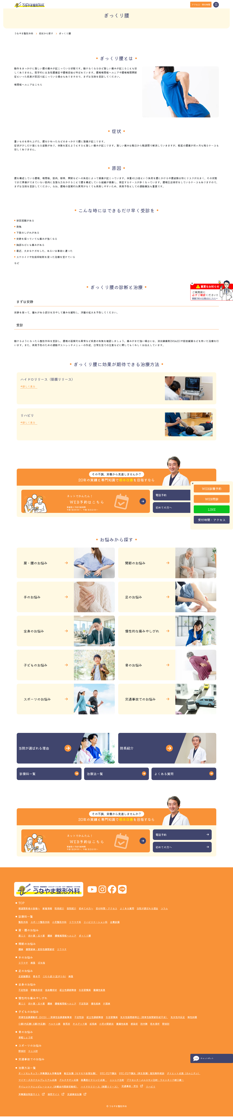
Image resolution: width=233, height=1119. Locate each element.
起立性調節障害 (68, 990)
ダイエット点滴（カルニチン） (183, 1073)
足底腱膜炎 (24, 976)
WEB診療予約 (212, 488)
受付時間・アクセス (211, 519)
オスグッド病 (80, 1023)
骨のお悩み (25, 1032)
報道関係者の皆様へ (29, 908)
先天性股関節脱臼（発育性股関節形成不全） (144, 1017)
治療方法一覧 (27, 1068)
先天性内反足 (178, 1017)
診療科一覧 (25, 916)
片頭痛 (106, 1003)
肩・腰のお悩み (28, 930)
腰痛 (49, 935)
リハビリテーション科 (95, 922)
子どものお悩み (28, 1012)
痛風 (33, 962)
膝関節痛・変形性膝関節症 (40, 949)
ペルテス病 (54, 1023)
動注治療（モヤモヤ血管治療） (80, 1073)
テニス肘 (33, 1051)
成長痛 (93, 1023)
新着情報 (47, 908)
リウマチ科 (75, 922)
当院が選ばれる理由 (147, 908)
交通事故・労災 (129, 1086)
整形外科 (23, 922)
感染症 (134, 1023)
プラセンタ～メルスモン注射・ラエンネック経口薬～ (155, 1080)
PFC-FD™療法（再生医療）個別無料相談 (141, 1073)
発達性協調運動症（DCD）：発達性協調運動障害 (45, 1017)
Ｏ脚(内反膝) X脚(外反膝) (32, 1023)
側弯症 (66, 1023)
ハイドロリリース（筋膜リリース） (100, 1086)
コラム (164, 908)
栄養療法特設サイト (29, 1094)
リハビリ (150, 1086)
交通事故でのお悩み (31, 1059)
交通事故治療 (74, 1094)
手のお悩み (25, 957)
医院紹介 (71, 908)
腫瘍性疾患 (99, 990)
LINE (212, 509)
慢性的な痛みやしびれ (32, 998)
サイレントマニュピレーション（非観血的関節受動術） (48, 1086)
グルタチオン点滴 (68, 1080)
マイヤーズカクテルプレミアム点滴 (37, 1080)
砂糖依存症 (36, 990)
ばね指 (41, 962)
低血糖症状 (51, 990)
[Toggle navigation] (216, 4)
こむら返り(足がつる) (54, 976)
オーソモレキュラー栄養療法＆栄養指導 (39, 1073)
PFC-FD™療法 (108, 1073)
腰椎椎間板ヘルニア (65, 935)
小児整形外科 (59, 922)
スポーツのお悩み (30, 1045)
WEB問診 (212, 499)
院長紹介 (59, 908)
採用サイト (54, 1094)
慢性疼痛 (95, 1003)
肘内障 (144, 1023)
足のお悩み (25, 971)
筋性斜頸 (192, 1017)
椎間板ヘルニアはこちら (28, 84)
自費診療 (115, 922)
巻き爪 (36, 976)
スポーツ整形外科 (40, 922)
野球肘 (165, 1023)
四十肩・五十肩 (36, 935)
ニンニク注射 (117, 1080)
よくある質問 (127, 908)
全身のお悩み (27, 984)
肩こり (22, 935)
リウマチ (62, 949)
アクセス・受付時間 (201, 4)
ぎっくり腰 (85, 935)
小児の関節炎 (106, 1023)
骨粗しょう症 (25, 1037)
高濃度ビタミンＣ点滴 (94, 1080)
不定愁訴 (23, 990)
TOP (21, 903)
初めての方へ (86, 908)
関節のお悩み (27, 944)
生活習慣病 (85, 990)
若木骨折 (155, 1023)
